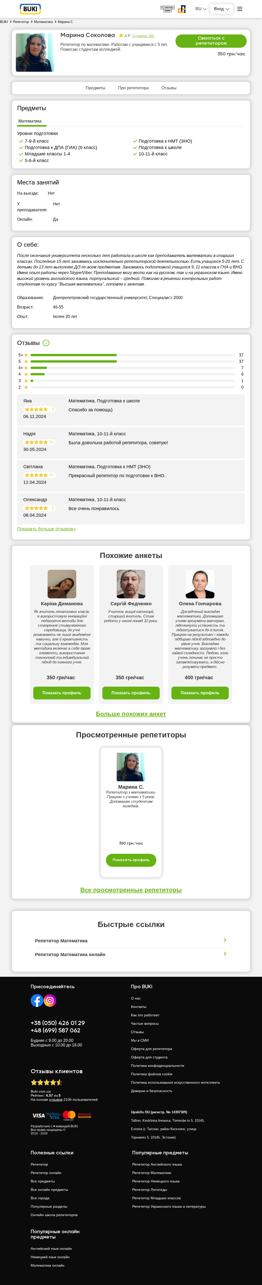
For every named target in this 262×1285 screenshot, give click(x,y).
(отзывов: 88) (143, 36)
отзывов (55, 1099)
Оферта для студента (149, 1057)
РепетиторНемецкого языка (156, 1181)
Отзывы (137, 1032)
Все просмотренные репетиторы (131, 889)
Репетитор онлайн (46, 1173)
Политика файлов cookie (151, 1074)
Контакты (138, 1007)
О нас (136, 998)
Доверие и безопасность (151, 1091)
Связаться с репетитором (211, 41)
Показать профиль (61, 693)
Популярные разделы (49, 1206)
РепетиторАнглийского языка (157, 1164)
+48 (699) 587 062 (55, 1031)
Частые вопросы (145, 1023)
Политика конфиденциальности (157, 1066)
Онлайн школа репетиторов (54, 1215)
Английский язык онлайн (51, 1248)
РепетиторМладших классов (156, 1198)
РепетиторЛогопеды (149, 1190)
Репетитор (39, 1164)
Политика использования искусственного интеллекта (175, 1082)
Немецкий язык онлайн (50, 1257)
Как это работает (145, 1015)
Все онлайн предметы (49, 1190)
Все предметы (43, 1181)
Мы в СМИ (140, 1040)
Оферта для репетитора (151, 1049)
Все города (40, 1198)
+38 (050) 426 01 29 (58, 1023)
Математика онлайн (47, 1265)
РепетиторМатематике (151, 1173)
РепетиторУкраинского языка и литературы (169, 1206)
